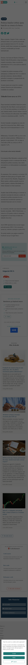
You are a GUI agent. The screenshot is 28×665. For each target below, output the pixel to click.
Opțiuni (15, 661)
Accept (14, 653)
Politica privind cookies (8, 649)
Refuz (14, 657)
